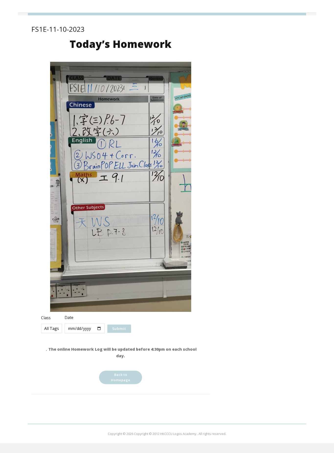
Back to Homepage (120, 377)
